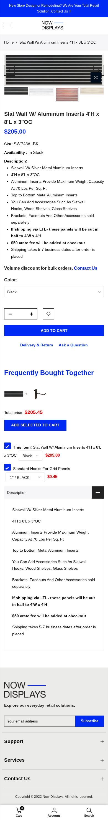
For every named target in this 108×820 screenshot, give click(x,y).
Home (9, 42)
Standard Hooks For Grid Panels (41, 468)
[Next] (98, 70)
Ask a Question (73, 345)
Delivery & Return (36, 345)
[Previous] (9, 70)
